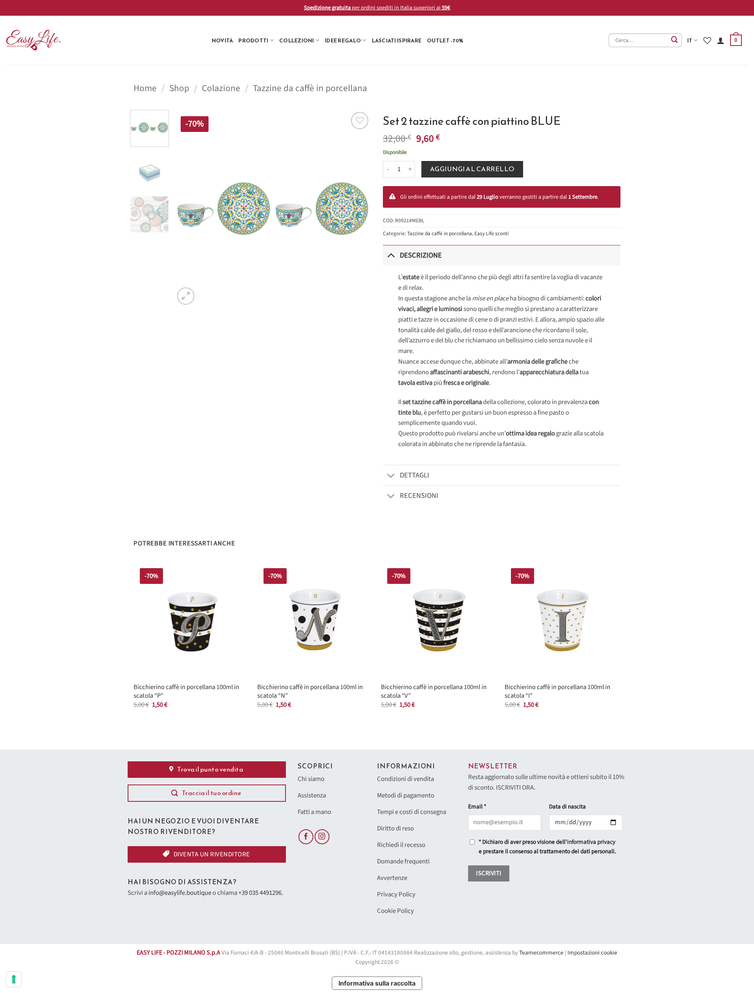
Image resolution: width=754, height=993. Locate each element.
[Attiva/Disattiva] (391, 255)
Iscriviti (488, 873)
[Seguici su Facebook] (305, 836)
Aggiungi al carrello (472, 169)
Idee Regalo (343, 40)
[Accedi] (721, 40)
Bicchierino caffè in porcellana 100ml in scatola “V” (434, 691)
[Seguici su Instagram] (322, 836)
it (690, 40)
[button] (736, 40)
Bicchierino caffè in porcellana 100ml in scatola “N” (310, 691)
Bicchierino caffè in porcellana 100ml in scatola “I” (557, 691)
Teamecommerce (541, 953)
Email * (477, 807)
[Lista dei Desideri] (707, 40)
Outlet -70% (445, 40)
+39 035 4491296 (260, 893)
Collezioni (296, 40)
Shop (179, 88)
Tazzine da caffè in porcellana (310, 88)
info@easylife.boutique (179, 893)
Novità (222, 40)
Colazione (221, 88)
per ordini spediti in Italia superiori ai (377, 8)
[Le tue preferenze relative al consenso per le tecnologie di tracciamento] (13, 979)
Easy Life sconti (491, 233)
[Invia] (675, 40)
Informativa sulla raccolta (377, 983)
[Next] (357, 208)
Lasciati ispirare (397, 40)
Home (145, 88)
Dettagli (414, 475)
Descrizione (421, 255)
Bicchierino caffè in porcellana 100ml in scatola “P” (186, 691)
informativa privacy (591, 842)
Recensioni (419, 495)
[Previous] (188, 208)
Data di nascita (567, 807)
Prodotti (253, 40)
